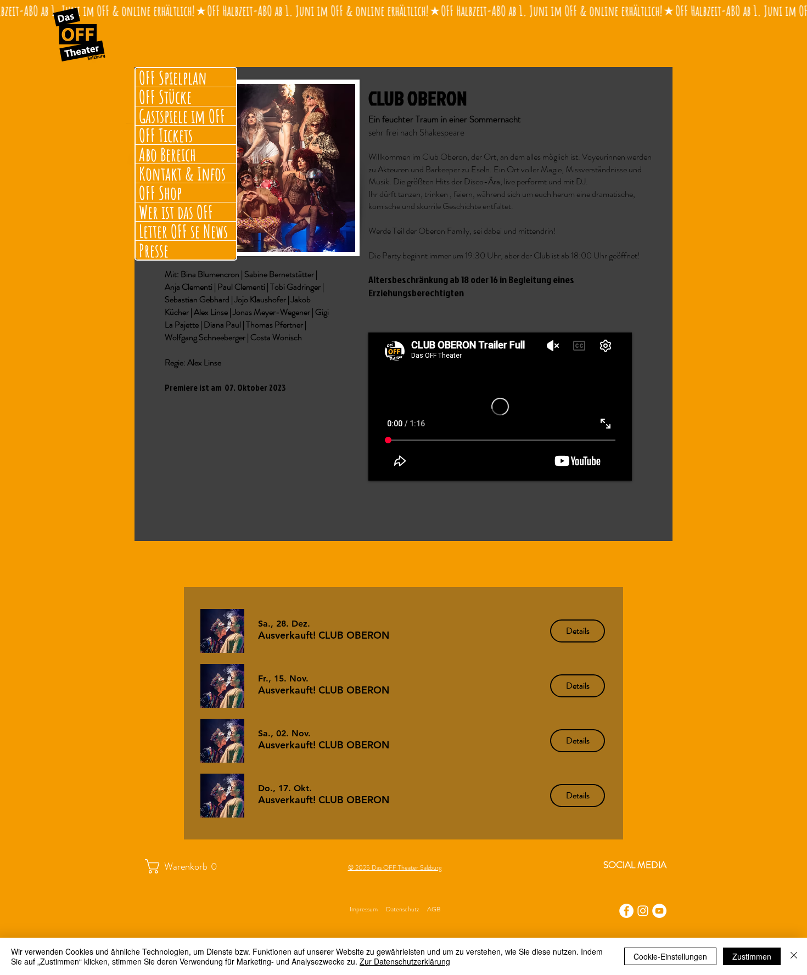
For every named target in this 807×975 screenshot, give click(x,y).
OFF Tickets (166, 135)
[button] (323, 635)
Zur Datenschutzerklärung (405, 961)
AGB (433, 909)
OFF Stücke (165, 96)
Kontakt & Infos (182, 173)
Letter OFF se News (183, 231)
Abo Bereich (167, 154)
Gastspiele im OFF (182, 115)
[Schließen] (793, 956)
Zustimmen (751, 956)
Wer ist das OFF (176, 211)
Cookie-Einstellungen (670, 956)
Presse (154, 250)
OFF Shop (160, 192)
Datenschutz (402, 909)
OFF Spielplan (173, 77)
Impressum (364, 909)
